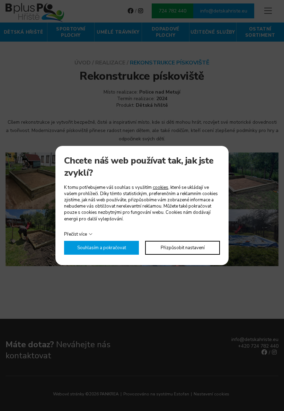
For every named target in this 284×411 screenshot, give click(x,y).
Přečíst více (75, 234)
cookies (160, 187)
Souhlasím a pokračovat (101, 248)
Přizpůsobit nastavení (183, 248)
